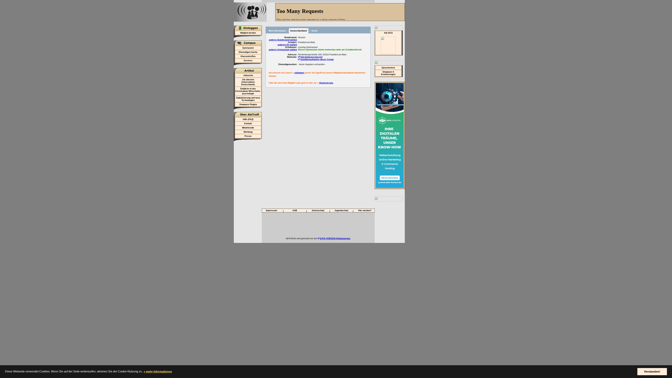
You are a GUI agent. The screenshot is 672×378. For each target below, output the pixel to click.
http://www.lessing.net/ (311, 57)
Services (248, 60)
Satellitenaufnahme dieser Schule (317, 59)
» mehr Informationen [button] (158, 371)
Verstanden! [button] (652, 371)
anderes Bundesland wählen (283, 40)
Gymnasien (248, 48)
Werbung (248, 132)
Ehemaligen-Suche (248, 52)
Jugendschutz (341, 210)
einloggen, (300, 73)
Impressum (271, 210)
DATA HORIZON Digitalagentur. (335, 238)
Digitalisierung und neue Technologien (248, 99)
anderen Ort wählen (287, 45)
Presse (248, 136)
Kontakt (248, 123)
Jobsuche (248, 75)
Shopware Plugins (248, 104)
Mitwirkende (248, 128)
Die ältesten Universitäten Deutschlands (248, 82)
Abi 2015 (388, 33)
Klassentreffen (248, 56)
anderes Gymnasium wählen (283, 49)
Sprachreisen (388, 67)
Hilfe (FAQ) (248, 119)
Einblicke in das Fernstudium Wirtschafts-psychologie (248, 91)
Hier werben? (365, 210)
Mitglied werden (248, 33)
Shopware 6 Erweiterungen (388, 73)
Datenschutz (318, 210)
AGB (294, 210)
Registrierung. (326, 83)
